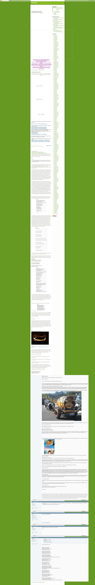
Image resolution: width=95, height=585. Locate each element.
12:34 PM (39, 369)
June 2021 (55, 164)
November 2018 (56, 135)
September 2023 (56, 187)
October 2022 (56, 178)
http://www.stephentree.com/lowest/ (41, 61)
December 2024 (56, 196)
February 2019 (56, 138)
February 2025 (56, 198)
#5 (87, 537)
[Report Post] (37, 511)
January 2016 (56, 106)
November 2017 (56, 124)
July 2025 (55, 203)
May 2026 (55, 211)
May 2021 (55, 163)
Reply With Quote (84, 511)
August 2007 (56, 41)
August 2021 (56, 166)
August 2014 (56, 94)
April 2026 (55, 210)
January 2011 (56, 58)
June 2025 (55, 202)
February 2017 (56, 116)
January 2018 (56, 126)
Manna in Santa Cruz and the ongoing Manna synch (39, 123)
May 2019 (55, 141)
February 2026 (56, 208)
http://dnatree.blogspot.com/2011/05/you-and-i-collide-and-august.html (41, 63)
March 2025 (55, 199)
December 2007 (56, 45)
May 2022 (55, 174)
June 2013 (55, 81)
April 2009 (55, 50)
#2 (87, 501)
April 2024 (55, 190)
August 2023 (56, 186)
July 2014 (55, 93)
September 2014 (56, 95)
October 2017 (56, 123)
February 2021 (56, 160)
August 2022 (56, 177)
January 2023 (56, 180)
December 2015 (56, 105)
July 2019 (55, 143)
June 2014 (55, 92)
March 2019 (55, 139)
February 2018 (56, 127)
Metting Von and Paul (34, 131)
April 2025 (55, 200)
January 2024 (56, 189)
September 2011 (56, 62)
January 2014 (56, 87)
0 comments (43, 369)
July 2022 (55, 176)
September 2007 (56, 42)
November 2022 (56, 179)
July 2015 (55, 101)
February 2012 (56, 67)
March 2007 (55, 39)
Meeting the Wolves (34, 132)
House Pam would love (34, 133)
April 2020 (55, 151)
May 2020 (55, 152)
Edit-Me (55, 13)
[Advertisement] (50, 7)
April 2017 (55, 118)
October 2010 (56, 56)
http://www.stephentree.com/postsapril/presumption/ (41, 60)
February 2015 (56, 99)
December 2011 (56, 65)
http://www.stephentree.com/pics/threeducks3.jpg (39, 128)
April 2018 (55, 129)
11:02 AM (39, 582)
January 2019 (56, 137)
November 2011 (56, 64)
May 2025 (55, 201)
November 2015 (56, 104)
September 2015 (56, 103)
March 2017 (55, 117)
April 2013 (55, 79)
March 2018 (55, 128)
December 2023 (56, 188)
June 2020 (55, 153)
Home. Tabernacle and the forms (58, 31)
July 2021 (55, 165)
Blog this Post (34, 511)
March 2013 (55, 78)
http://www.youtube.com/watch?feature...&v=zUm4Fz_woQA (40, 140)
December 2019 (56, 147)
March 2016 (55, 107)
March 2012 (55, 68)
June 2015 (55, 100)
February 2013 (56, 77)
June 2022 (55, 175)
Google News (56, 12)
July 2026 (55, 212)
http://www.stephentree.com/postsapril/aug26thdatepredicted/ (41, 59)
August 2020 (56, 155)
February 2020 (56, 149)
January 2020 (56, 148)
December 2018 (56, 136)
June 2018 (55, 131)
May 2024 (55, 191)
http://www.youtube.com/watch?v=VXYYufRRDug (38, 134)
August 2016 (56, 111)
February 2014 (56, 88)
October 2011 (56, 63)
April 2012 (55, 69)
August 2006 (56, 38)
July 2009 (55, 53)
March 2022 (55, 172)
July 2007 (55, 40)
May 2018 (55, 130)
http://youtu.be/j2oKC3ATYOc (46, 522)
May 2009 (55, 51)
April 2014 (55, 90)
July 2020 (55, 154)
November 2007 (56, 44)
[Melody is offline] (34, 517)
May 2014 (55, 91)
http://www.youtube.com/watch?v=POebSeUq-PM (50, 504)
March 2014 (55, 89)
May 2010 (55, 55)
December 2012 (56, 75)
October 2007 (56, 43)
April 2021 (55, 162)
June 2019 (55, 142)
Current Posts (56, 213)
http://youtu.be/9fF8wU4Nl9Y (46, 514)
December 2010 (56, 57)
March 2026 (55, 209)
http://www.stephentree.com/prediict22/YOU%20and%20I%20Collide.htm (41, 64)
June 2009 (55, 52)
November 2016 (56, 113)
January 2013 (56, 76)
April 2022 (55, 173)
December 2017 (56, 125)
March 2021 (55, 161)
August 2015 (56, 102)
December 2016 (56, 114)
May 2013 (55, 80)
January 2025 (56, 197)
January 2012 (56, 66)
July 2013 (55, 82)
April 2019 (55, 140)
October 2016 (56, 112)
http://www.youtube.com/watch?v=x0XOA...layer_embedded (40, 141)
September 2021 (56, 167)
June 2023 (55, 184)
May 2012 (55, 70)
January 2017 (56, 115)
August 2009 (56, 54)
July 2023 (55, 185)
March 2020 (55, 150)
